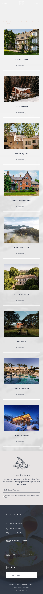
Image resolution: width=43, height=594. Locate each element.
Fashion (28, 21)
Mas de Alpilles (21, 153)
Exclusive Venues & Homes (12, 540)
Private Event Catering (11, 554)
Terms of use (17, 587)
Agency (26, 560)
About (25, 540)
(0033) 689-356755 (16, 528)
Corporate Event (8, 22)
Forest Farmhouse (21, 247)
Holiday (34, 21)
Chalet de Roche (21, 106)
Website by (21, 590)
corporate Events (12, 550)
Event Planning (11, 546)
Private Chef (27, 554)
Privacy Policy (25, 587)
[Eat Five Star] (17, 514)
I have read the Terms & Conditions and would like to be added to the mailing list (22, 496)
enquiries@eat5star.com (18, 533)
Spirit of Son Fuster (22, 388)
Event (22, 21)
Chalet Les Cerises (21, 435)
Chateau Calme (21, 59)
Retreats (26, 546)
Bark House (21, 341)
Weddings (26, 550)
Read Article (20, 65)
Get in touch (16, 575)
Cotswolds (16, 21)
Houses (40, 21)
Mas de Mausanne (21, 294)
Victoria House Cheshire (21, 200)
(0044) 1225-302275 (16, 524)
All (3, 21)
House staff (10, 560)
